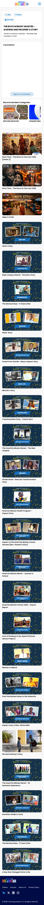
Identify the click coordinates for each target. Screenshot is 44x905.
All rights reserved (31, 902)
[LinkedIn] (13, 893)
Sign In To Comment (21, 94)
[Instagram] (18, 893)
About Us (22, 887)
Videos (5, 887)
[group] (15, 113)
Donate (13, 887)
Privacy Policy (34, 887)
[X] (8, 893)
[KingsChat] (4, 893)
